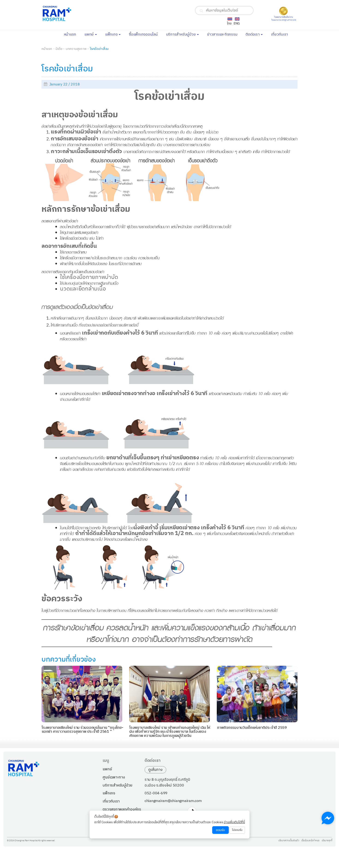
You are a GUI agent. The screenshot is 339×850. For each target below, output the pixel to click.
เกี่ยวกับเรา (281, 34)
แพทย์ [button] (89, 34)
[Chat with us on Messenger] (327, 818)
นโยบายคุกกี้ (327, 841)
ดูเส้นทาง (155, 770)
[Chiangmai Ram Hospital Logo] (84, 13)
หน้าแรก (72, 34)
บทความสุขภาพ (76, 48)
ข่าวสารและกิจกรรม (224, 34)
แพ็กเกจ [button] (111, 34)
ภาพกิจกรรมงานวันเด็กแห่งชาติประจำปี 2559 (252, 728)
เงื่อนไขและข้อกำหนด (310, 841)
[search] (201, 11)
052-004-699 (156, 793)
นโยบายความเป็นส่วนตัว (288, 841)
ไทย (229, 23)
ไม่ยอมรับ (237, 830)
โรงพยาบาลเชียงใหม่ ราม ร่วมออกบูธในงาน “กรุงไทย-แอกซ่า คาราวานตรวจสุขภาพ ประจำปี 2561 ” (82, 730)
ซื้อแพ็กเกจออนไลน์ (145, 34)
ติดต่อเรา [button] (253, 34)
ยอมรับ (220, 830)
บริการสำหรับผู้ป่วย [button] (181, 34)
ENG (237, 23)
